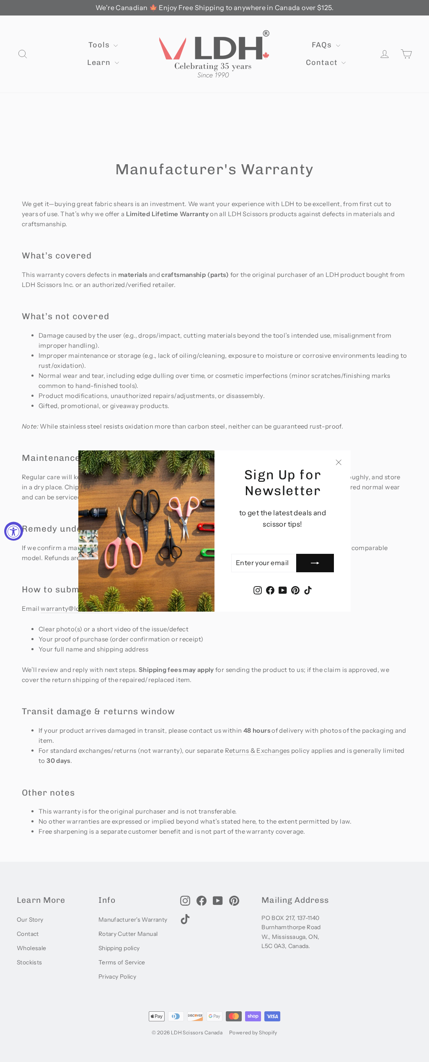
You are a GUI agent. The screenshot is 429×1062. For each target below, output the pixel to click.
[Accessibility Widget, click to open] (13, 531)
